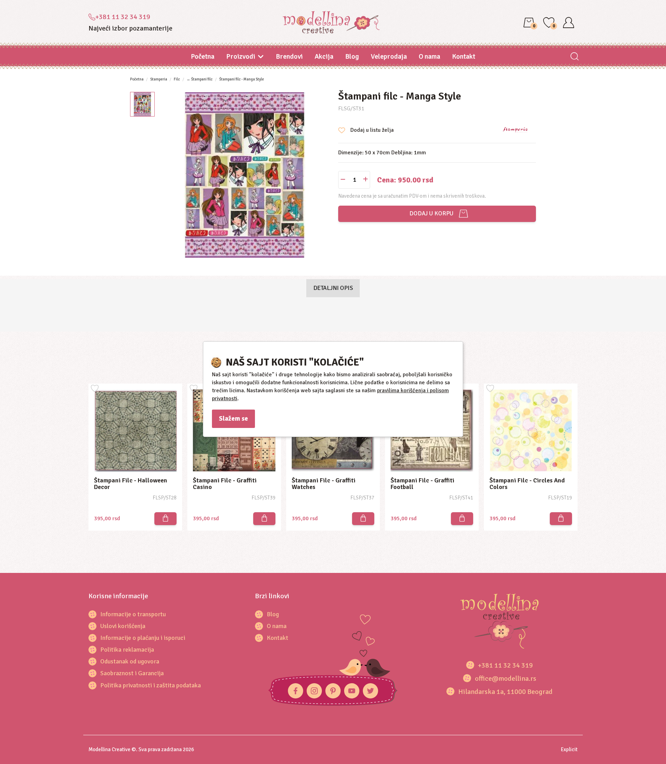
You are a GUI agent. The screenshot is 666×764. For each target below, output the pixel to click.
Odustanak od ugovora (129, 661)
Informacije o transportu (133, 614)
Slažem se (233, 418)
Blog (352, 56)
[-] (343, 179)
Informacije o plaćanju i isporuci (142, 638)
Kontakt (463, 56)
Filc (177, 79)
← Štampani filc (200, 79)
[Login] (569, 23)
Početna (202, 56)
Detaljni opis (333, 288)
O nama (429, 56)
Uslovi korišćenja (122, 626)
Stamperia (158, 79)
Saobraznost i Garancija (132, 673)
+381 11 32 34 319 (122, 17)
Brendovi (289, 56)
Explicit (569, 749)
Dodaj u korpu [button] (430, 213)
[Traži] (574, 57)
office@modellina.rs (505, 678)
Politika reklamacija (127, 649)
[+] (365, 179)
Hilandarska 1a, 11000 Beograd (505, 691)
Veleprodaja (389, 56)
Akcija (324, 56)
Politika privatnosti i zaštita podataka (150, 685)
